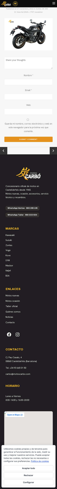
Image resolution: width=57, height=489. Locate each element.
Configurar (28, 482)
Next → (53, 148)
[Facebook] (9, 334)
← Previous (3, 150)
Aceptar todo (28, 468)
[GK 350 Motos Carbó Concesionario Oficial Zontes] (28, 35)
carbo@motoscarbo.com (18, 374)
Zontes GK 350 (42, 9)
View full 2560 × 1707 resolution (30, 12)
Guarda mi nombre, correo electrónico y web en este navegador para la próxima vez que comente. (28, 127)
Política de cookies (40, 461)
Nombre (28, 75)
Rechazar (28, 475)
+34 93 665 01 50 (18, 367)
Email (28, 90)
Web (28, 105)
